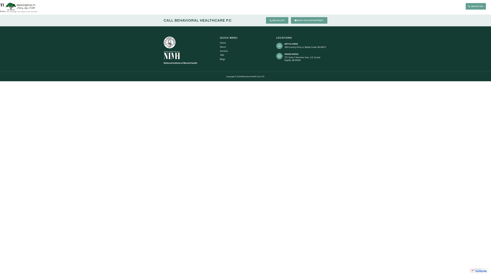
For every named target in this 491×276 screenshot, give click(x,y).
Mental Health (406, 6)
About (361, 6)
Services (372, 6)
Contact (439, 6)
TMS (419, 6)
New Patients (388, 6)
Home (351, 6)
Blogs (428, 6)
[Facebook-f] (454, 6)
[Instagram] (459, 6)
